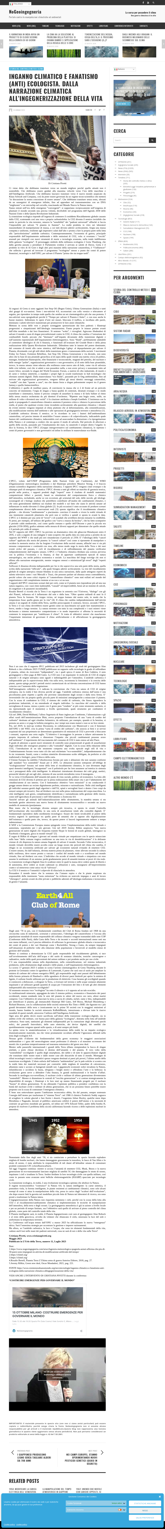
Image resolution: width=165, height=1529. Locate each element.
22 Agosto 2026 (15, 43)
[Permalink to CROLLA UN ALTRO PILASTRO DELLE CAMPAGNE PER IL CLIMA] (150, 592)
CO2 (125, 231)
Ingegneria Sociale (125, 165)
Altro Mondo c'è (124, 260)
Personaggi (128, 195)
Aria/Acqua (127, 205)
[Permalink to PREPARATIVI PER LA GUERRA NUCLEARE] (124, 669)
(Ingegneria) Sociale (131, 215)
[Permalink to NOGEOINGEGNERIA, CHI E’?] (124, 457)
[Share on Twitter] (99, 109)
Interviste (122, 174)
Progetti (126, 192)
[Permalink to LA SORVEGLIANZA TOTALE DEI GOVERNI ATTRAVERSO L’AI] (140, 650)
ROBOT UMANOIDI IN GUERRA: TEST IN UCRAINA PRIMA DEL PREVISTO (139, 36)
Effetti (120, 241)
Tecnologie (122, 218)
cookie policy (21, 1524)
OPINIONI (122, 162)
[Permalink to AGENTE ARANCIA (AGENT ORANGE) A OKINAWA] (124, 534)
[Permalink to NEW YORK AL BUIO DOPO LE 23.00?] (140, 573)
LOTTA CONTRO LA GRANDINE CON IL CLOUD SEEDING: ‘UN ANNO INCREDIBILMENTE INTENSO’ (101, 37)
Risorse (126, 209)
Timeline (121, 177)
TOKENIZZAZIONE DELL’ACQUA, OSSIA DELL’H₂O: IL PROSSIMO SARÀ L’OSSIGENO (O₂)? (23, 37)
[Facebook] (143, 2)
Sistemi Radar (129, 222)
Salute (125, 250)
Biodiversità (128, 244)
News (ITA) (122, 168)
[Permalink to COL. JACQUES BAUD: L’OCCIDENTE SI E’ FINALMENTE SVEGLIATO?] (140, 457)
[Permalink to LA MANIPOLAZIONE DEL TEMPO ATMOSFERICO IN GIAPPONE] (140, 300)
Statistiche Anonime (145, 1503)
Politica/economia (130, 247)
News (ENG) (123, 171)
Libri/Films (122, 254)
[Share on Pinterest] (104, 109)
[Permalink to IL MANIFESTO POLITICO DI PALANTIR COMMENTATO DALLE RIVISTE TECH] (150, 650)
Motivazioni (123, 199)
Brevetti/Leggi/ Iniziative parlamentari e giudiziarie (130, 370)
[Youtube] (148, 2)
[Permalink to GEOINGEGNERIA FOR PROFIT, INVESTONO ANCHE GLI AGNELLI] (150, 573)
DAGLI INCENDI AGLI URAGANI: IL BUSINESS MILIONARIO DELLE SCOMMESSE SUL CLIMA (62, 37)
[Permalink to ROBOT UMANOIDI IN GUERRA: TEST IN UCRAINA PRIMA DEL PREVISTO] (139, 50)
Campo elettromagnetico (128, 257)
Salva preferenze (145, 1517)
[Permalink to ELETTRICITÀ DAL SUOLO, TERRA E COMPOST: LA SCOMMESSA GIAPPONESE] (150, 785)
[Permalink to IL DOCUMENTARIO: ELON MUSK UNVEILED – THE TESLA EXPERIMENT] (150, 747)
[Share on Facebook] (95, 109)
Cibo (125, 202)
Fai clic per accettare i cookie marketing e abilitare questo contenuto (57, 1374)
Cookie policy (9, 1524)
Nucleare (127, 234)
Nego (145, 1510)
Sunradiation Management (134, 228)
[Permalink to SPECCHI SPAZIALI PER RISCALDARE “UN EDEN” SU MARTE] (140, 708)
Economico (128, 212)
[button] (160, 1496)
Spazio (126, 237)
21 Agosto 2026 (128, 41)
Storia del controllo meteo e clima (26, 68)
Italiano (18, 4)
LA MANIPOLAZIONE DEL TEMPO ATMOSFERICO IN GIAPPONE (57, 1490)
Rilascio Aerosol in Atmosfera (135, 225)
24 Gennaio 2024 (19, 110)
